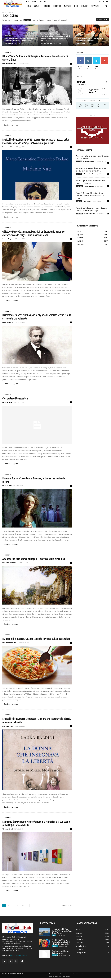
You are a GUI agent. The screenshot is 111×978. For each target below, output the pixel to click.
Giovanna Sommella (9, 63)
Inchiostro (57, 6)
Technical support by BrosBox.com (59, 976)
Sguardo (37, 6)
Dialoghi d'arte (18, 20)
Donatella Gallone (46, 43)
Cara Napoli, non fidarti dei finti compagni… (60, 952)
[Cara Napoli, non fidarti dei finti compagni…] (44, 954)
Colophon (68, 974)
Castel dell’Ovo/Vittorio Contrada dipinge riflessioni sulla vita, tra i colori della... (61, 942)
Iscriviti (104, 58)
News (41, 20)
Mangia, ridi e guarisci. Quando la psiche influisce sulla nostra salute (36, 638)
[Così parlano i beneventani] (37, 425)
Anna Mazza (87, 201)
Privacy (75, 974)
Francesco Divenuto (9, 563)
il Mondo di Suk (81, 43)
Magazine (67, 6)
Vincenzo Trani (7, 829)
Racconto (56, 20)
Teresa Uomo (9, 43)
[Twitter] (107, 1)
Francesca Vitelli (8, 147)
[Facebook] (96, 1)
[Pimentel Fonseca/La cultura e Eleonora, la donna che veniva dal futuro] (37, 508)
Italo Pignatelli (89, 186)
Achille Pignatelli (89, 213)
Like (80, 58)
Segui (88, 58)
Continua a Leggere (11, 125)
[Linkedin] (103, 1)
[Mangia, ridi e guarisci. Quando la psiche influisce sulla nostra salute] (37, 665)
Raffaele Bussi (7, 402)
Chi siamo (84, 6)
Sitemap (82, 974)
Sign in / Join (43, 1)
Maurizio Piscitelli (89, 161)
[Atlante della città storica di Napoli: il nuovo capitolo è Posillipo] (37, 585)
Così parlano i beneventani (15, 398)
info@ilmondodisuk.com (18, 955)
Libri (76, 6)
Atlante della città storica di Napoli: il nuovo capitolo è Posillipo (33, 558)
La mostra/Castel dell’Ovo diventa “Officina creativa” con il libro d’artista (62, 931)
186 (22, 905)
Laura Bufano (7, 486)
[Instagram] (99, 1)
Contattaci (95, 6)
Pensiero (46, 6)
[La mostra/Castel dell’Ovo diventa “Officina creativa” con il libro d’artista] (44, 932)
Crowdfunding (7, 20)
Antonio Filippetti (8, 322)
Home (29, 6)
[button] (106, 6)
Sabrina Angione (8, 239)
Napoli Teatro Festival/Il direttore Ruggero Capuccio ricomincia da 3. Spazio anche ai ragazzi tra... (90, 195)
